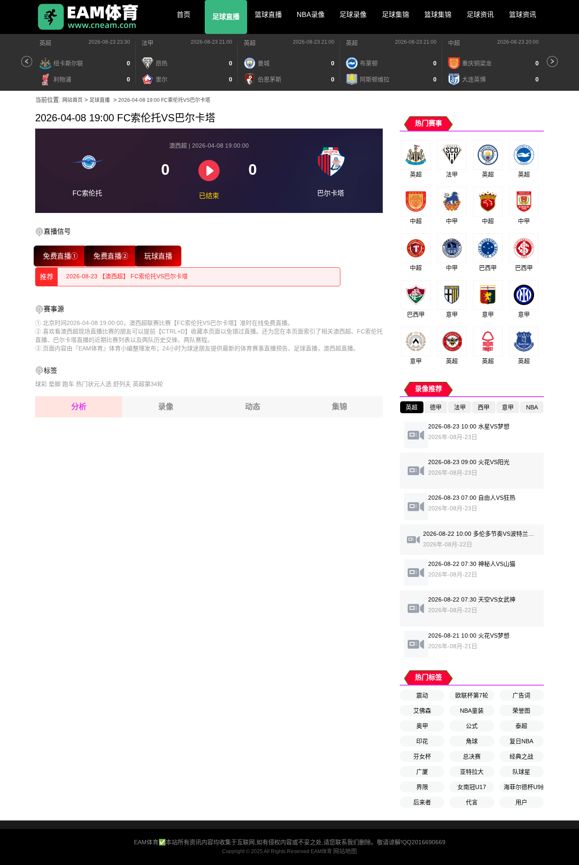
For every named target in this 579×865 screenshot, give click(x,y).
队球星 (521, 771)
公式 (472, 725)
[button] (26, 61)
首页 (183, 14)
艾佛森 (422, 710)
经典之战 (521, 756)
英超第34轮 (148, 384)
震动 (422, 695)
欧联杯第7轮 (471, 695)
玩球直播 (158, 256)
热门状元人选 (93, 384)
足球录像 (353, 14)
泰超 (521, 725)
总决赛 (472, 756)
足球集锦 (395, 14)
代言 (472, 802)
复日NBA (521, 741)
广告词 (521, 695)
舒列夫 (122, 384)
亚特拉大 (472, 771)
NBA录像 (311, 14)
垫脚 (55, 384)
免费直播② (111, 256)
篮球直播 (268, 14)
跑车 (68, 384)
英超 (45, 42)
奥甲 (422, 725)
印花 (422, 741)
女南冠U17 (471, 787)
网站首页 (72, 100)
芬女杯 (422, 756)
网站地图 (345, 851)
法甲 (147, 42)
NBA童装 (472, 710)
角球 (472, 741)
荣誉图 (521, 710)
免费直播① (61, 256)
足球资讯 (480, 14)
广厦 (422, 771)
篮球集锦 (437, 14)
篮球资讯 (522, 14)
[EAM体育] (88, 17)
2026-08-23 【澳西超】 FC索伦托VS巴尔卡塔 (127, 276)
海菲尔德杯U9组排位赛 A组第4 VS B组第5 (524, 787)
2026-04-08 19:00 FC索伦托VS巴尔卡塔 (164, 100)
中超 (454, 42)
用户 (521, 802)
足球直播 (225, 16)
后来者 (422, 802)
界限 (422, 787)
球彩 (41, 384)
